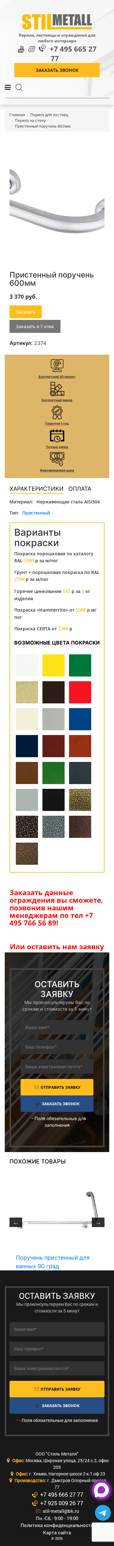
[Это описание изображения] (57, 201)
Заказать (25, 312)
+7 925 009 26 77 (61, 1503)
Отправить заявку (60, 1087)
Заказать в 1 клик (35, 326)
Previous (16, 1222)
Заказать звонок (57, 70)
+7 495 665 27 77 (73, 53)
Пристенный (36, 513)
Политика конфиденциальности (57, 1525)
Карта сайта (57, 1532)
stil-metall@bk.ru (60, 1511)
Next (98, 1222)
